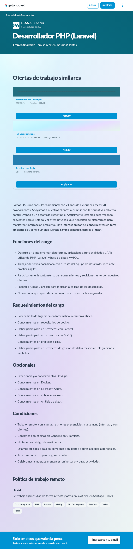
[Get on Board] (15, 5)
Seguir (40, 23)
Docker (105, 505)
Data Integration (22, 505)
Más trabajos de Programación (20, 15)
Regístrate (107, 5)
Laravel (47, 505)
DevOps (93, 505)
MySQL (59, 505)
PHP (37, 505)
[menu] (121, 5)
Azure (17, 511)
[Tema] (116, 5)
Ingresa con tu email (105, 539)
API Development (76, 505)
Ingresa (92, 5)
